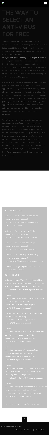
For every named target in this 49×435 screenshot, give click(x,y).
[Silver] (5, 3)
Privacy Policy (40, 430)
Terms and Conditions (23, 430)
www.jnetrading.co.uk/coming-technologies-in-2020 (23, 58)
